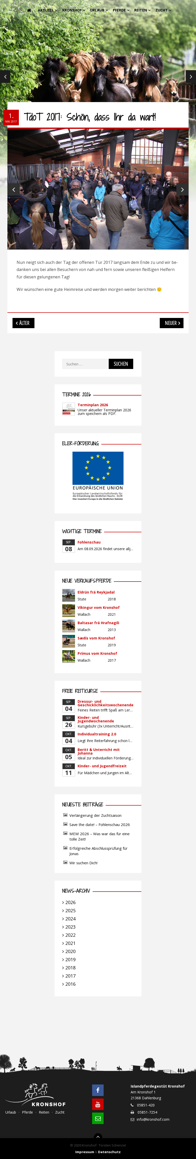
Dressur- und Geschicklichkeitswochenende (105, 703)
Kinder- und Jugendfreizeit (102, 765)
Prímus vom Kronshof (97, 653)
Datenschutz (109, 1152)
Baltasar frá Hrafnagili (98, 622)
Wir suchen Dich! (83, 862)
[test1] (98, 189)
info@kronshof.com (153, 1119)
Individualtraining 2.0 (97, 734)
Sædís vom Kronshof (96, 638)
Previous (5, 76)
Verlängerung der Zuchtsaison (95, 815)
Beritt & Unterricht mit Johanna (99, 751)
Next (191, 76)
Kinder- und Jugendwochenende (96, 719)
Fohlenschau (89, 542)
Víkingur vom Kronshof (99, 607)
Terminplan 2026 (93, 404)
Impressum (84, 1152)
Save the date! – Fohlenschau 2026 (99, 824)
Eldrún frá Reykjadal (96, 592)
